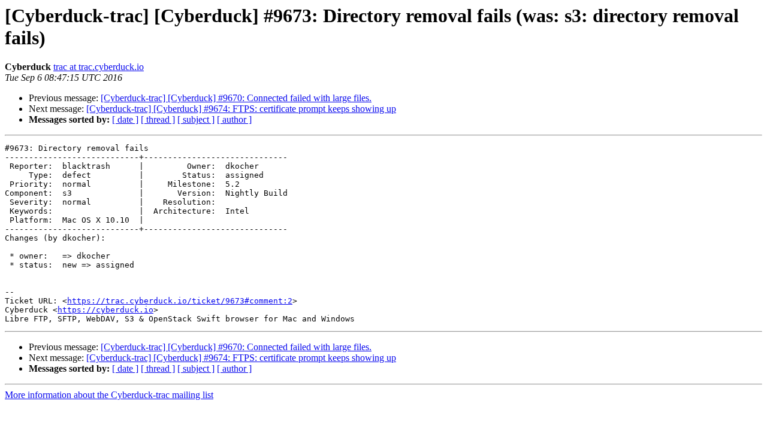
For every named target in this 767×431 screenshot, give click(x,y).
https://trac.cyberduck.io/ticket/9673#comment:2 (179, 300)
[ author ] (234, 119)
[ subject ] (196, 119)
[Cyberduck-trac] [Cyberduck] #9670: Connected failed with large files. (236, 98)
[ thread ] (158, 119)
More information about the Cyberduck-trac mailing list (109, 395)
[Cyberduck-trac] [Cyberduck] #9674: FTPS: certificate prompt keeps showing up (241, 109)
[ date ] (125, 119)
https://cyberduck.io (105, 309)
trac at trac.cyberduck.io (98, 67)
